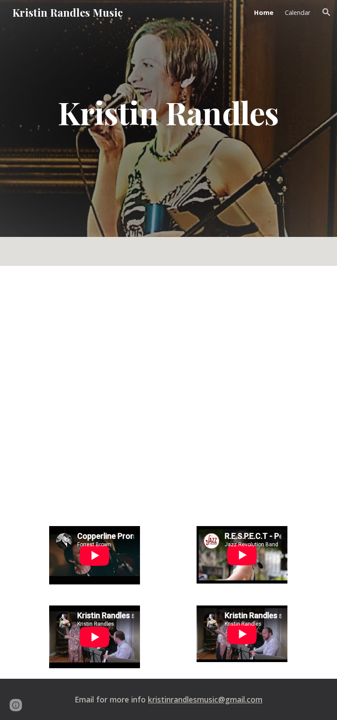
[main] (168, 112)
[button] (326, 12)
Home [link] (263, 12)
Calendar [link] (298, 12)
